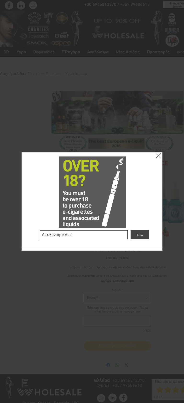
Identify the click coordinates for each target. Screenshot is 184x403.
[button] (158, 155)
